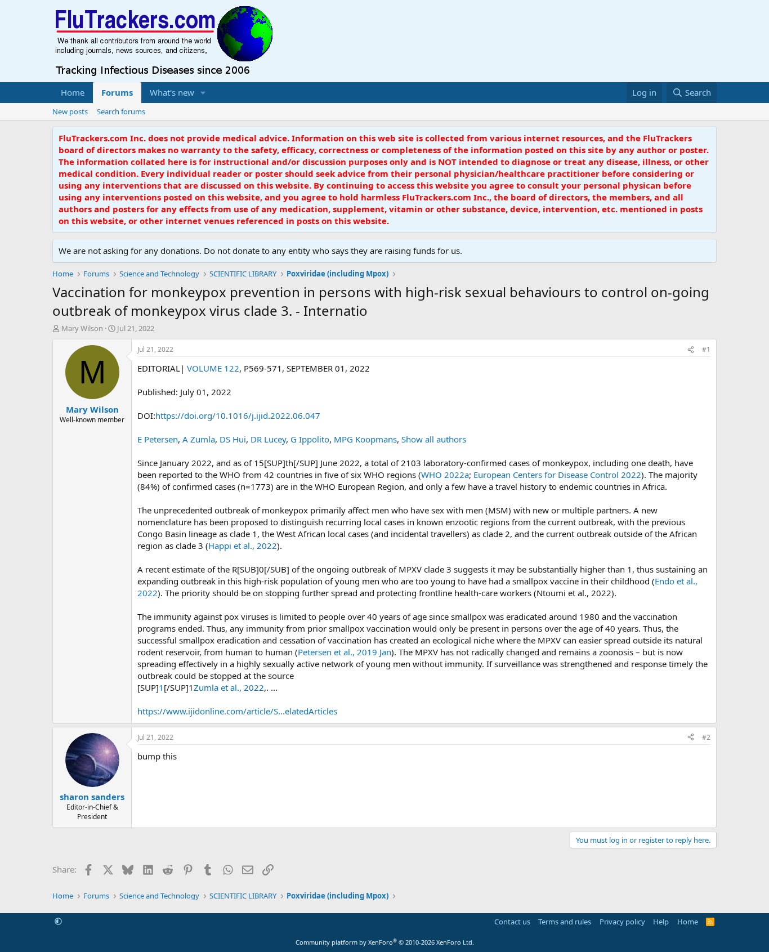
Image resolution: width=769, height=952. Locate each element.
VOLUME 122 (212, 368)
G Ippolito (309, 439)
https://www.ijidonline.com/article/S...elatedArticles (237, 711)
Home (72, 92)
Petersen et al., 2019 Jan (344, 652)
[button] (203, 92)
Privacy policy (622, 922)
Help (661, 922)
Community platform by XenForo (385, 942)
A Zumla (198, 439)
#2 (706, 737)
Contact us (512, 922)
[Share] (690, 349)
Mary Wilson (82, 328)
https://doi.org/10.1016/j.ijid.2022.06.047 (237, 415)
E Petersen (157, 439)
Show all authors (433, 439)
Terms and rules (564, 922)
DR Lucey (268, 439)
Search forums (121, 111)
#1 (706, 349)
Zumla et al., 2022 (229, 687)
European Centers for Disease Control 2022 (557, 474)
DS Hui (233, 439)
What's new (172, 92)
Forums (117, 92)
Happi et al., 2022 (242, 545)
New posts (70, 111)
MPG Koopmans (365, 439)
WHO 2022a (445, 474)
